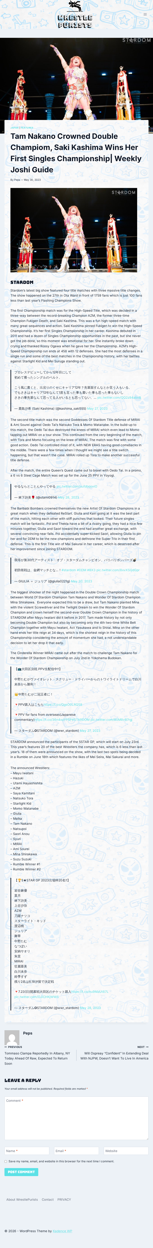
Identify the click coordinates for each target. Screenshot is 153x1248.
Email (61, 1151)
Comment (14, 1101)
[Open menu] (145, 14)
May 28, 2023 (68, 497)
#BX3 (91, 570)
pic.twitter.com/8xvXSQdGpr (118, 570)
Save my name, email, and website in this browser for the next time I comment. (61, 1161)
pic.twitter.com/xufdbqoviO (77, 486)
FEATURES (27, 127)
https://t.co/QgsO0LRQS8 (63, 704)
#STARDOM (81, 720)
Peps (17, 179)
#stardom (69, 570)
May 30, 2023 (81, 581)
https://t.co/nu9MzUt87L (90, 992)
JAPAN (14, 127)
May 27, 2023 (97, 408)
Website (111, 1151)
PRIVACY (64, 1199)
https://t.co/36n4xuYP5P (53, 720)
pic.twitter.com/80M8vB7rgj (111, 720)
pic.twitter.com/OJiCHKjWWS (36, 997)
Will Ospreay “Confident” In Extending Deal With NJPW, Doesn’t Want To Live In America (114, 1052)
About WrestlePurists (22, 1199)
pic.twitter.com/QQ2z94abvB (119, 397)
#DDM (81, 570)
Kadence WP (62, 1231)
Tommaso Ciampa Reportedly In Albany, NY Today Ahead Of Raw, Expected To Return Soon (37, 1055)
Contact (48, 1199)
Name (12, 1151)
